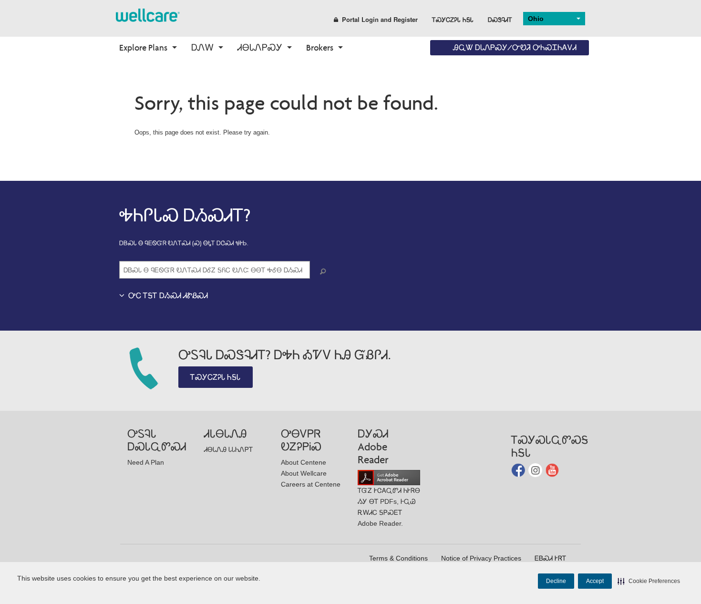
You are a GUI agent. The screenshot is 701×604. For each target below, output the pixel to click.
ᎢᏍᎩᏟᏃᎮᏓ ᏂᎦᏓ (453, 19)
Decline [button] (556, 581)
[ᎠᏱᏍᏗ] (325, 271)
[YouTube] (552, 469)
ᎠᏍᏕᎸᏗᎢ (500, 19)
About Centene (303, 462)
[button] (649, 581)
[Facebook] (519, 469)
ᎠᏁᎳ (202, 47)
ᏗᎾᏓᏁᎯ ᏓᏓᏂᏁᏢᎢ (228, 449)
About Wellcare (304, 473)
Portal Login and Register (380, 19)
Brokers (319, 47)
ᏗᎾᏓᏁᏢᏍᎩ (259, 47)
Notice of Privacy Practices (481, 558)
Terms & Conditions (398, 558)
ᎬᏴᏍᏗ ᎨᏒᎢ (550, 558)
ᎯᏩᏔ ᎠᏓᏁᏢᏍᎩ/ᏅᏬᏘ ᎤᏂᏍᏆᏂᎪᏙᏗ (515, 47)
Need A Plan (145, 462)
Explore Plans (143, 47)
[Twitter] (536, 469)
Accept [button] (595, 581)
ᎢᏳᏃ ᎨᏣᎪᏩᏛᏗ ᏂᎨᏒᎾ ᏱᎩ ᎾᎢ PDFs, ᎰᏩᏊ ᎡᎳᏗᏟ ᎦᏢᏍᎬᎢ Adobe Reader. (389, 507)
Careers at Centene (310, 484)
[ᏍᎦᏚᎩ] (148, 14)
